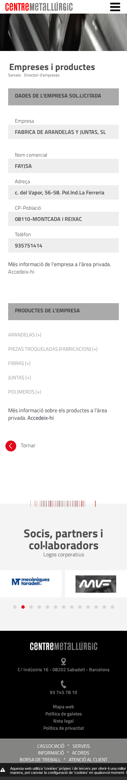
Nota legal (63, 720)
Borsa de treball (40, 759)
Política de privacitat (63, 727)
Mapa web (63, 706)
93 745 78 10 (63, 692)
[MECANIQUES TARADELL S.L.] (31, 581)
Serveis (81, 745)
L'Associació (50, 745)
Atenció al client (88, 759)
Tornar (27, 445)
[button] (15, 607)
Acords (80, 752)
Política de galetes (63, 713)
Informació (51, 752)
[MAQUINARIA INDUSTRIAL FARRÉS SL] (96, 583)
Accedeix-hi (21, 271)
